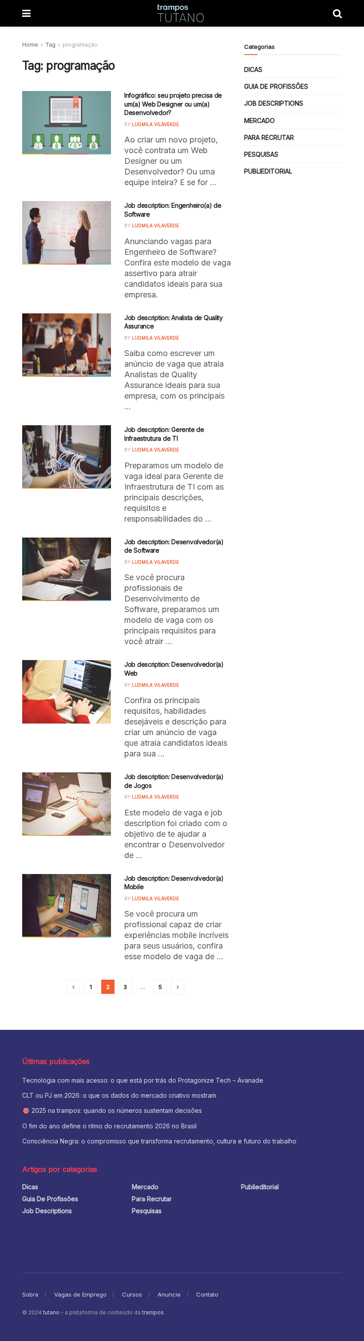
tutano (51, 1312)
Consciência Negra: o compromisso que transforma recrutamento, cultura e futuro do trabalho (159, 1141)
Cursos (132, 1294)
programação (80, 44)
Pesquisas (261, 154)
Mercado (259, 120)
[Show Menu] (26, 13)
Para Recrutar (269, 137)
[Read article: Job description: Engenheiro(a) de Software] (66, 233)
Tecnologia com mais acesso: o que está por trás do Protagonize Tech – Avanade (143, 1080)
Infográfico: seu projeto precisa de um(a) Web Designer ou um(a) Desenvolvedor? (173, 103)
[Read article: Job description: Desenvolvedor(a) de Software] (66, 569)
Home (30, 44)
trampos (153, 1312)
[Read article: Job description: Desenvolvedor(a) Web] (66, 692)
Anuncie (169, 1294)
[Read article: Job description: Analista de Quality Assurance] (66, 345)
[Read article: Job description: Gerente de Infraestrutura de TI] (66, 457)
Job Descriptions (273, 103)
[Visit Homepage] (182, 13)
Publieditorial (268, 171)
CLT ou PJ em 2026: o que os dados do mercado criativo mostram (119, 1095)
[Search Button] (337, 13)
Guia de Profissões (276, 86)
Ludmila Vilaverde (155, 124)
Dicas (253, 69)
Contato (207, 1294)
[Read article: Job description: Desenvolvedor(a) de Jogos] (66, 804)
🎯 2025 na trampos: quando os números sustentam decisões (112, 1110)
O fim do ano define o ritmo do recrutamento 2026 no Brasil (109, 1126)
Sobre (30, 1294)
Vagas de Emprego (80, 1294)
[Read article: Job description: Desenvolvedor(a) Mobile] (66, 906)
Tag (50, 44)
